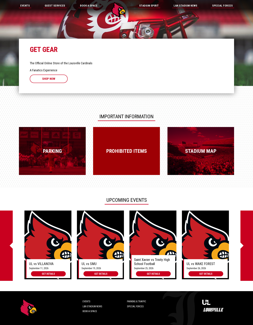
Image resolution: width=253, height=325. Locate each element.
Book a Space (90, 311)
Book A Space (88, 5)
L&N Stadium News (185, 5)
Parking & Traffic (136, 301)
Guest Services (55, 5)
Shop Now (48, 78)
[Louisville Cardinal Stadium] (28, 308)
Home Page (118, 10)
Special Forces (222, 5)
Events (25, 5)
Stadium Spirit (149, 5)
